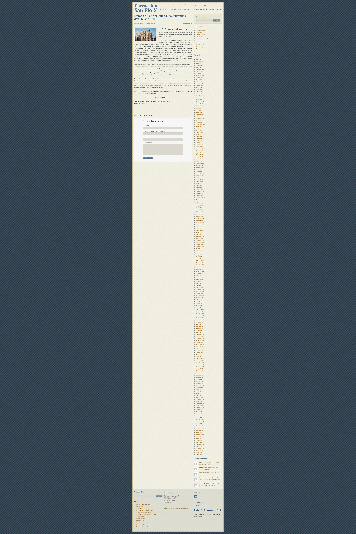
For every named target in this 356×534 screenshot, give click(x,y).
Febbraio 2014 (200, 358)
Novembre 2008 (200, 416)
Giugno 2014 (199, 350)
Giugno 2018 (199, 252)
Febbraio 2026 (200, 69)
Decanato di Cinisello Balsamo (144, 510)
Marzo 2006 (199, 432)
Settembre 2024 (200, 102)
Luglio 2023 (199, 128)
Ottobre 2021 (199, 171)
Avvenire (138, 522)
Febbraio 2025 (200, 91)
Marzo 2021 (199, 185)
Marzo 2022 (199, 161)
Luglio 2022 (199, 153)
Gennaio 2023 (199, 140)
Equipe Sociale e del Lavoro (203, 38)
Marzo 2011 (199, 395)
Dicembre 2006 (200, 426)
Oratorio (195, 9)
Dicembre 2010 (200, 399)
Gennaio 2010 (199, 405)
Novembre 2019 (200, 218)
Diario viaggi (202, 5)
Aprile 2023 (199, 134)
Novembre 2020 (200, 193)
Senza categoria (200, 47)
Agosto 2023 (199, 126)
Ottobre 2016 (199, 293)
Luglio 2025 (199, 81)
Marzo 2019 (199, 234)
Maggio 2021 (199, 181)
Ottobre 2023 (199, 122)
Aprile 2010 (199, 401)
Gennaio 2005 (199, 446)
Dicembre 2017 (200, 265)
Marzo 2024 (199, 112)
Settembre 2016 (200, 295)
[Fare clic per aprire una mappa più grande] (176, 508)
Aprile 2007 (199, 424)
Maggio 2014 (199, 352)
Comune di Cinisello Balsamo (144, 527)
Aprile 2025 (199, 87)
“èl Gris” (188, 5)
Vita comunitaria (151, 23)
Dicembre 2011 (200, 383)
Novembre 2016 (200, 291)
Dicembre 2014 (200, 338)
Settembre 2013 (200, 367)
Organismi (203, 9)
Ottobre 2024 (199, 100)
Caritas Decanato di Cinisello (144, 512)
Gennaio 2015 (199, 336)
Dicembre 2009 (200, 407)
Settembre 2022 (200, 149)
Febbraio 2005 (200, 444)
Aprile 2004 (199, 452)
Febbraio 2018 (200, 261)
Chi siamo (163, 9)
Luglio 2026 (199, 59)
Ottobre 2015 (199, 318)
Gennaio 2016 (199, 312)
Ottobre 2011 (199, 387)
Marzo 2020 (199, 210)
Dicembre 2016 (200, 289)
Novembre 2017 (200, 267)
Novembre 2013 (200, 365)
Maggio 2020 (199, 206)
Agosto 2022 (199, 151)
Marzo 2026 (199, 67)
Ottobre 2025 (199, 77)
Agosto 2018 (199, 248)
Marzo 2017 (199, 283)
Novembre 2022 (200, 144)
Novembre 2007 (200, 422)
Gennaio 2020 (199, 214)
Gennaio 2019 (199, 238)
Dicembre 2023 (200, 118)
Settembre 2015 (200, 320)
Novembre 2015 (200, 316)
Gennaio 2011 (199, 397)
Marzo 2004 (199, 454)
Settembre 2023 (200, 124)
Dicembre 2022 (200, 142)
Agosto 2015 (199, 322)
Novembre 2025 (200, 75)
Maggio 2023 (199, 132)
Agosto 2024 (199, 104)
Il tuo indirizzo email (155, 131)
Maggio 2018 (199, 255)
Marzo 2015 (199, 332)
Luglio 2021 (199, 177)
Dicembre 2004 (200, 448)
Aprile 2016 (199, 305)
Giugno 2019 (199, 228)
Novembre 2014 (200, 340)
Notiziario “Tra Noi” (178, 5)
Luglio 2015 (199, 324)
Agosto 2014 (199, 346)
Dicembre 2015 (200, 314)
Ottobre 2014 (199, 342)
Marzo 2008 (199, 418)
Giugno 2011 (199, 391)
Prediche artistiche (201, 45)
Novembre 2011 (200, 385)
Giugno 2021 (199, 179)
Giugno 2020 (199, 204)
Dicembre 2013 (200, 363)
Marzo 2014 (199, 356)
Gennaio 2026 (199, 71)
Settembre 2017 (200, 271)
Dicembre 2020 (200, 191)
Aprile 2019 (199, 232)
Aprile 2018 (199, 257)
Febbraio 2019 (200, 236)
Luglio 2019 (199, 226)
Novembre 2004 (200, 450)
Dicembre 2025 (200, 73)
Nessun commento (187, 23)
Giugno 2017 (199, 277)
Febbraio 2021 (200, 187)
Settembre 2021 (200, 173)
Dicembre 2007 (200, 420)
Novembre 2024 (200, 98)
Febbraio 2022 (200, 163)
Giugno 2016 (199, 301)
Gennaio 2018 (199, 263)
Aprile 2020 (199, 208)
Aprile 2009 (199, 411)
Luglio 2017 (199, 275)
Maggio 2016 (199, 303)
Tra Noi (198, 49)
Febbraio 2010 (200, 403)
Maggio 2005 (199, 438)
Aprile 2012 (199, 379)
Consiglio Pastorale (184, 9)
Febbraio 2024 (200, 114)
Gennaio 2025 (199, 93)
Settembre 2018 (200, 246)
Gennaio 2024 (199, 116)
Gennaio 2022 (199, 165)
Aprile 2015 (199, 330)
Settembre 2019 (200, 222)
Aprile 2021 (199, 183)
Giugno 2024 (199, 106)
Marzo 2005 (199, 442)
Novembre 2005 (200, 436)
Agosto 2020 (199, 199)
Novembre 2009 (200, 409)
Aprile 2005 (199, 440)
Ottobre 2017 (199, 269)
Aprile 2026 (199, 65)
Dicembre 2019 (200, 216)
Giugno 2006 (199, 430)
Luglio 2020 (199, 202)
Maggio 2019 (199, 230)
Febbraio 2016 (200, 310)
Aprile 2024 (199, 110)
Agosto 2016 (199, 297)
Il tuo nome (146, 125)
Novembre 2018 (200, 242)
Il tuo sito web (146, 137)
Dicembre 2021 (200, 167)
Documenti (172, 9)
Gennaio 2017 (199, 287)
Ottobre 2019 (199, 220)
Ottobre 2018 (199, 244)
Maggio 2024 (199, 108)
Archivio (211, 9)
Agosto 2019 (199, 224)
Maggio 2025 (199, 85)
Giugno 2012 (199, 375)
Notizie (198, 43)
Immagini (194, 5)
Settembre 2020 (200, 197)
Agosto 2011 (199, 389)
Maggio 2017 (199, 279)
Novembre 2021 (200, 169)
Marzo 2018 (199, 259)
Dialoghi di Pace (200, 34)
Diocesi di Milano (140, 506)
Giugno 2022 (199, 155)
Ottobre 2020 (199, 195)
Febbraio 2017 (200, 285)
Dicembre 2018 (200, 240)
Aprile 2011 (199, 393)
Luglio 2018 (199, 250)
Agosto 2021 (199, 175)
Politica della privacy (201, 506)
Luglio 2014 (199, 348)
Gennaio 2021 (199, 189)
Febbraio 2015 (200, 334)
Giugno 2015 (199, 326)
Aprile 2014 (199, 354)
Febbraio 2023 (200, 138)
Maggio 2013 (199, 369)
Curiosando (199, 32)
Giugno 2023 (199, 130)
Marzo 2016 (199, 308)
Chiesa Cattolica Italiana (142, 508)
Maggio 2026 (199, 63)
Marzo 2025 (199, 89)
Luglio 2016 (199, 299)
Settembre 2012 (200, 373)
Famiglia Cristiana (141, 524)
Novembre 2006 (200, 428)
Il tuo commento (147, 142)
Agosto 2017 (199, 273)
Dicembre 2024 (200, 96)
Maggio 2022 (199, 157)
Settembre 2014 (200, 344)
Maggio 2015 (199, 328)
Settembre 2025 (200, 79)
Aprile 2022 (199, 159)
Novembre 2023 (200, 120)
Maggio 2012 (199, 377)
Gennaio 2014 (199, 360)
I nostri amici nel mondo (214, 5)
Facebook (195, 496)
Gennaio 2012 (199, 381)
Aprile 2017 (199, 281)
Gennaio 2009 (199, 413)
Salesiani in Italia (140, 520)
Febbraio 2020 (200, 212)
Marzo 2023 (199, 136)
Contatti (219, 9)
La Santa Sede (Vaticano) (143, 504)
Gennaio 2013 (199, 371)
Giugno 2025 (199, 83)
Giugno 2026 (199, 61)
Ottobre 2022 (199, 146)
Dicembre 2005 (200, 434)
